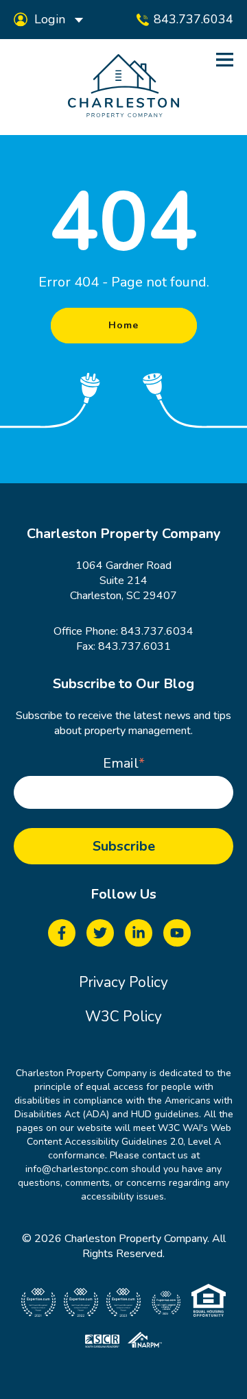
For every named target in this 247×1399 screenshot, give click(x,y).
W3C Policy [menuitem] (123, 1016)
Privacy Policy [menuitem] (123, 982)
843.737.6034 (157, 631)
